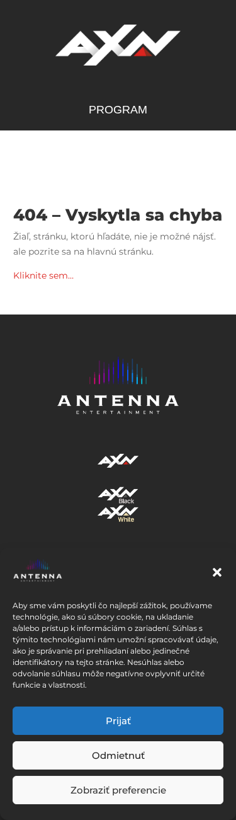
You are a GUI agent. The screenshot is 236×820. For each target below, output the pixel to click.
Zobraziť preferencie (118, 790)
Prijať (118, 721)
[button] (217, 572)
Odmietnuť (118, 755)
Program (118, 110)
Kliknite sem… (43, 275)
